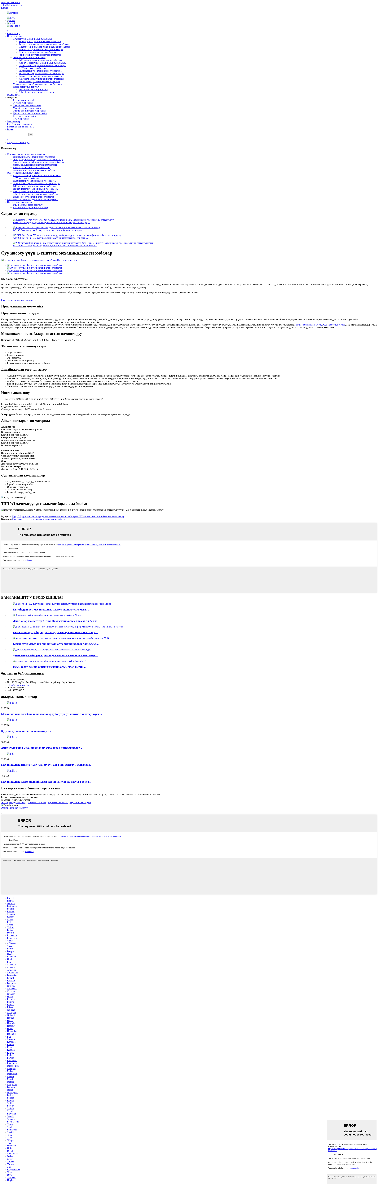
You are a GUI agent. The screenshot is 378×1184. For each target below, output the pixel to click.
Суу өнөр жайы (21, 118)
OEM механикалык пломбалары (29, 57)
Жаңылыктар (13, 121)
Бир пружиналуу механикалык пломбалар (40, 41)
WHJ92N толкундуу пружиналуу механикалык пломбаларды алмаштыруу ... (51, 222)
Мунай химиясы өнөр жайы (27, 108)
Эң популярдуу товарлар (13, 802)
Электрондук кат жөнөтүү (14, 808)
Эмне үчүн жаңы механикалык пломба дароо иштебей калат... (41, 747)
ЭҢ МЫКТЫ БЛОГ (58, 802)
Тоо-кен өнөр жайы (23, 102)
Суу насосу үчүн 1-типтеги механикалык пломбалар (38, 519)
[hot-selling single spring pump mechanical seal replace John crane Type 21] (68, 626)
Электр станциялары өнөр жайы (29, 110)
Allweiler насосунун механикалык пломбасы (41, 78)
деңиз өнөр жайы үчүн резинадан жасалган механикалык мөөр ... (55, 655)
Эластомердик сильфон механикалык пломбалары (44, 47)
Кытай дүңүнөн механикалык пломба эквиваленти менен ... (51, 609)
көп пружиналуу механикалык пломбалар (40, 55)
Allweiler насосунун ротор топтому (36, 92)
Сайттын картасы (37, 802)
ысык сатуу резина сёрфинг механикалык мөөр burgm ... (49, 666)
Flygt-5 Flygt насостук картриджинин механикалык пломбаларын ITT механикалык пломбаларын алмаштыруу (68, 516)
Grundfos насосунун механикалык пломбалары (42, 65)
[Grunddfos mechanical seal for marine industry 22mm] (47, 615)
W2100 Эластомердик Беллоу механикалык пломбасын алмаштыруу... (48, 230)
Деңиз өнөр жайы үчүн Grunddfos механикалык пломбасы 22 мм (55, 620)
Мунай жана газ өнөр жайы (27, 105)
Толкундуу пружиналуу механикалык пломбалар (44, 44)
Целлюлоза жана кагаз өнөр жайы (30, 113)
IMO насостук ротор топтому (33, 89)
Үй (8, 31)
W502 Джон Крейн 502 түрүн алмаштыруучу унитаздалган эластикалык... (50, 238)
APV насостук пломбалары (32, 68)
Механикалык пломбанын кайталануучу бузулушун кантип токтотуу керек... (51, 713)
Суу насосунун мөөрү (334, 324)
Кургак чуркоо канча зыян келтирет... (26, 730)
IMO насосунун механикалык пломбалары (40, 60)
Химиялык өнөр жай (23, 100)
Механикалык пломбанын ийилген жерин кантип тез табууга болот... (46, 781)
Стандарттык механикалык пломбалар (32, 39)
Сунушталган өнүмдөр (18, 142)
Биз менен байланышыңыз (20, 126)
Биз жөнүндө (13, 33)
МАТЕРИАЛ (13, 94)
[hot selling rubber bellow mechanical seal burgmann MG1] (49, 661)
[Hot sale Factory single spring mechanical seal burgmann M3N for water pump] (61, 638)
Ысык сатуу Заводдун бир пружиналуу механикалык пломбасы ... (56, 643)
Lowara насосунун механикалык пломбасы (40, 76)
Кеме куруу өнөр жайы (24, 116)
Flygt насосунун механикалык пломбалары (40, 71)
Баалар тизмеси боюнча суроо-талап (19, 797)
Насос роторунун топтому (26, 86)
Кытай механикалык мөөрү (308, 324)
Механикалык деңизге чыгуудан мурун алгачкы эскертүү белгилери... (46, 764)
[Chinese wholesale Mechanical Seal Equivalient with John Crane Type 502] (62, 604)
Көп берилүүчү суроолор (19, 124)
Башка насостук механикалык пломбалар (39, 81)
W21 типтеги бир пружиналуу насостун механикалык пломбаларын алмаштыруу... (55, 245)
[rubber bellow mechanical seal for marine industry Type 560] (52, 649)
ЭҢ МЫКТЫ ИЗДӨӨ (80, 802)
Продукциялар (14, 36)
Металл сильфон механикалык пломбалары (41, 49)
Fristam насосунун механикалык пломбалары (41, 73)
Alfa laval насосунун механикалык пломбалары (42, 63)
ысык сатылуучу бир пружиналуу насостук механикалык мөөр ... (55, 632)
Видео (10, 129)
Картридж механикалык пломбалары (37, 52)
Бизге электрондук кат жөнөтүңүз (18, 300)
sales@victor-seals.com (18, 685)
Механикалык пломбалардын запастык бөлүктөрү (38, 84)
